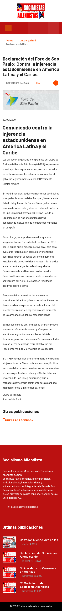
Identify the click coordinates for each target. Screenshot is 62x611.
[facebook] (33, 28)
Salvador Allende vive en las (39, 540)
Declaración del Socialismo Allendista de (38, 554)
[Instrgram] (44, 28)
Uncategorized (28, 40)
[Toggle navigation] (8, 28)
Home (10, 40)
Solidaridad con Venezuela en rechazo (38, 569)
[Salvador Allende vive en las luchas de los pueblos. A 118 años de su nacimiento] (9, 542)
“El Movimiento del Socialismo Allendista (34, 584)
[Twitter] (38, 28)
